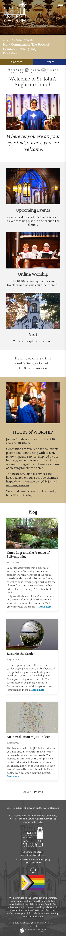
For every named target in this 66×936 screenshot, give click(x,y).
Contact (16, 62)
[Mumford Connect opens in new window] (33, 933)
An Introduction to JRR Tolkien (29, 737)
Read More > (11, 53)
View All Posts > (33, 792)
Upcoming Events (33, 210)
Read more (45, 606)
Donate (49, 62)
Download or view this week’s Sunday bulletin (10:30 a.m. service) (33, 363)
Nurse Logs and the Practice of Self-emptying (28, 554)
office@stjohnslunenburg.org (34, 859)
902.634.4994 (34, 862)
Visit (33, 334)
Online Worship (33, 274)
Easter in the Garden (21, 654)
